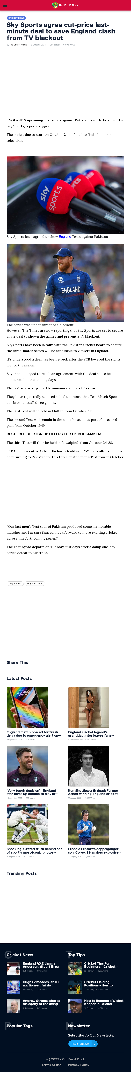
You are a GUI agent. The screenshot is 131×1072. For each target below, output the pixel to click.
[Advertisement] (43, 626)
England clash (34, 583)
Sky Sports (15, 583)
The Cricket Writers (18, 45)
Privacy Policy (78, 1065)
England (65, 236)
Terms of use (51, 1065)
